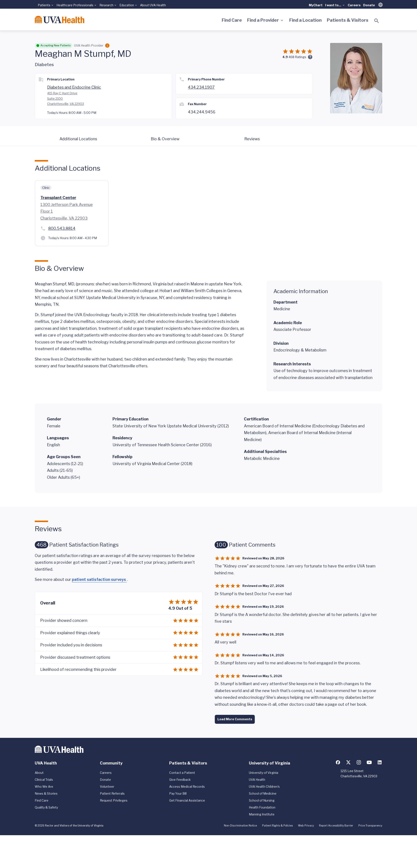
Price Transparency (370, 825)
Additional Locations (78, 139)
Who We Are (44, 786)
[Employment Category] (107, 45)
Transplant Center (58, 197)
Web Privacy (306, 825)
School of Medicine (262, 793)
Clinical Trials (44, 779)
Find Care (232, 20)
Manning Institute (262, 814)
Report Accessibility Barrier (336, 825)
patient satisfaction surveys (99, 579)
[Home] (59, 19)
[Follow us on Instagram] (358, 762)
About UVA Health (153, 5)
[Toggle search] (377, 21)
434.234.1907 (201, 87)
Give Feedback (180, 779)
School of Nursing (262, 800)
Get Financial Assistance (187, 800)
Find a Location (305, 20)
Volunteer (107, 786)
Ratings (297, 57)
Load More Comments (234, 719)
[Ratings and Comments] (310, 57)
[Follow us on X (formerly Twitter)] (348, 762)
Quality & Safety (46, 807)
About (39, 772)
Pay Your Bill (178, 793)
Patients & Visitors (347, 20)
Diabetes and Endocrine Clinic (74, 87)
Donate (369, 5)
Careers (354, 5)
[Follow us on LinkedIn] (379, 762)
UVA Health (257, 779)
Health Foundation (262, 807)
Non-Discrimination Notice (240, 825)
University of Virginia (263, 772)
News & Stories (46, 793)
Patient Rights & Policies (277, 825)
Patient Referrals (112, 793)
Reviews (252, 139)
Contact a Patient (182, 772)
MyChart (316, 5)
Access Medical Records (187, 786)
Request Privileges (113, 800)
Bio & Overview (165, 139)
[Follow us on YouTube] (369, 762)
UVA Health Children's (264, 786)
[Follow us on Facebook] (338, 762)
